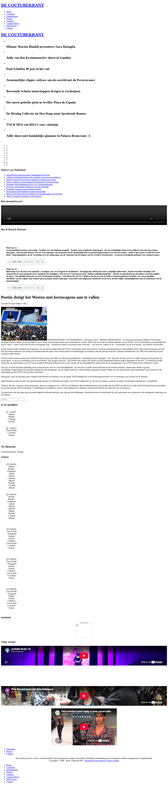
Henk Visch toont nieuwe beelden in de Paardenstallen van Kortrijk (34, 194)
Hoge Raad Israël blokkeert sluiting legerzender (26, 191)
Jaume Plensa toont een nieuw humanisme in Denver (28, 175)
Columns (10, 21)
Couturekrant (84, 622)
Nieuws (9, 19)
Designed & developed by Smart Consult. (102, 761)
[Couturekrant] (84, 637)
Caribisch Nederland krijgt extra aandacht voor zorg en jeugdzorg (33, 177)
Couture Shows (12, 23)
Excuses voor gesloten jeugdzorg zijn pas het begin (27, 187)
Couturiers (10, 14)
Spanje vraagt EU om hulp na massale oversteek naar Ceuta (31, 180)
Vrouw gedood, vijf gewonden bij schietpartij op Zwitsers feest (32, 182)
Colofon (9, 754)
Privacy (9, 751)
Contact (9, 28)
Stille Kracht (11, 26)
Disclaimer (10, 749)
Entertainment (12, 16)
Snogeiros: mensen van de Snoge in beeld (23, 189)
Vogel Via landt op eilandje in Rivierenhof (23, 196)
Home (8, 12)
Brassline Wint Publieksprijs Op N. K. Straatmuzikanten (29, 184)
